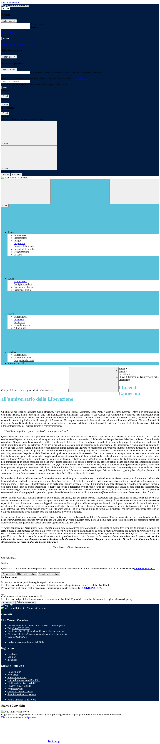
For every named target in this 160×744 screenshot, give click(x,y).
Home (122, 368)
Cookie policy (14, 672)
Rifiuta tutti (26, 574)
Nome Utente (37, 24)
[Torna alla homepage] (80, 177)
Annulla (5, 174)
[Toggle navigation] (26, 191)
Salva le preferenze (25, 602)
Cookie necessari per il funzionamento (20, 596)
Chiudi (5, 96)
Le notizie (123, 374)
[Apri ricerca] (134, 191)
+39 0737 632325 (21, 628)
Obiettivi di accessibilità (19, 686)
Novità (122, 371)
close (4, 205)
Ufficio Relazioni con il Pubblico (24, 680)
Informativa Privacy (17, 677)
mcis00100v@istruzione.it (40, 631)
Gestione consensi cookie (20, 691)
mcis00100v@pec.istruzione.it (40, 634)
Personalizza (8, 574)
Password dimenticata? (12, 33)
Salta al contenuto (10, 2)
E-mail (34, 72)
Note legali (13, 674)
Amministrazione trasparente (22, 694)
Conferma (16, 174)
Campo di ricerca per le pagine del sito (20, 390)
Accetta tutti (49, 574)
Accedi (5, 8)
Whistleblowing (15, 688)
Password (35, 27)
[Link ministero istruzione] (15, 5)
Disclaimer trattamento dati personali (19, 717)
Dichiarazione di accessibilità (22, 683)
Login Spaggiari (81, 78)
